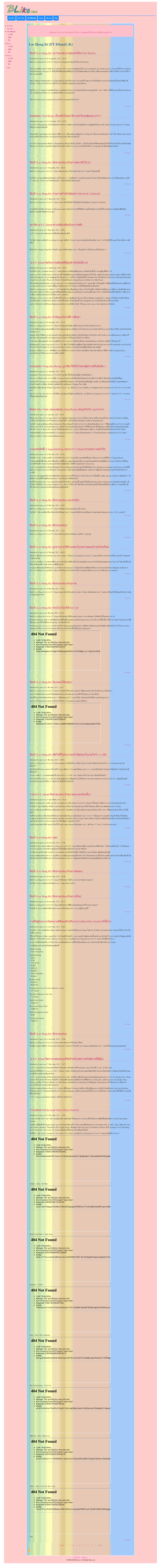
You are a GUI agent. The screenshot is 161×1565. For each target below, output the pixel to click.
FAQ (55, 18)
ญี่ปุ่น (10, 37)
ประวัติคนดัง (31, 18)
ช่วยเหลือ (76, 1557)
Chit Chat (20, 18)
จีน (9, 40)
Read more (128, 106)
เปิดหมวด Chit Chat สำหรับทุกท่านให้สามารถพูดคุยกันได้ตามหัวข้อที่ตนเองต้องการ (80, 32)
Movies (48, 18)
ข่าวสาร (11, 18)
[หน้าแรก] (22, 13)
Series (41, 18)
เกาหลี (10, 34)
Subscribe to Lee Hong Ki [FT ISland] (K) (29, 1551)
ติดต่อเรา (85, 1557)
